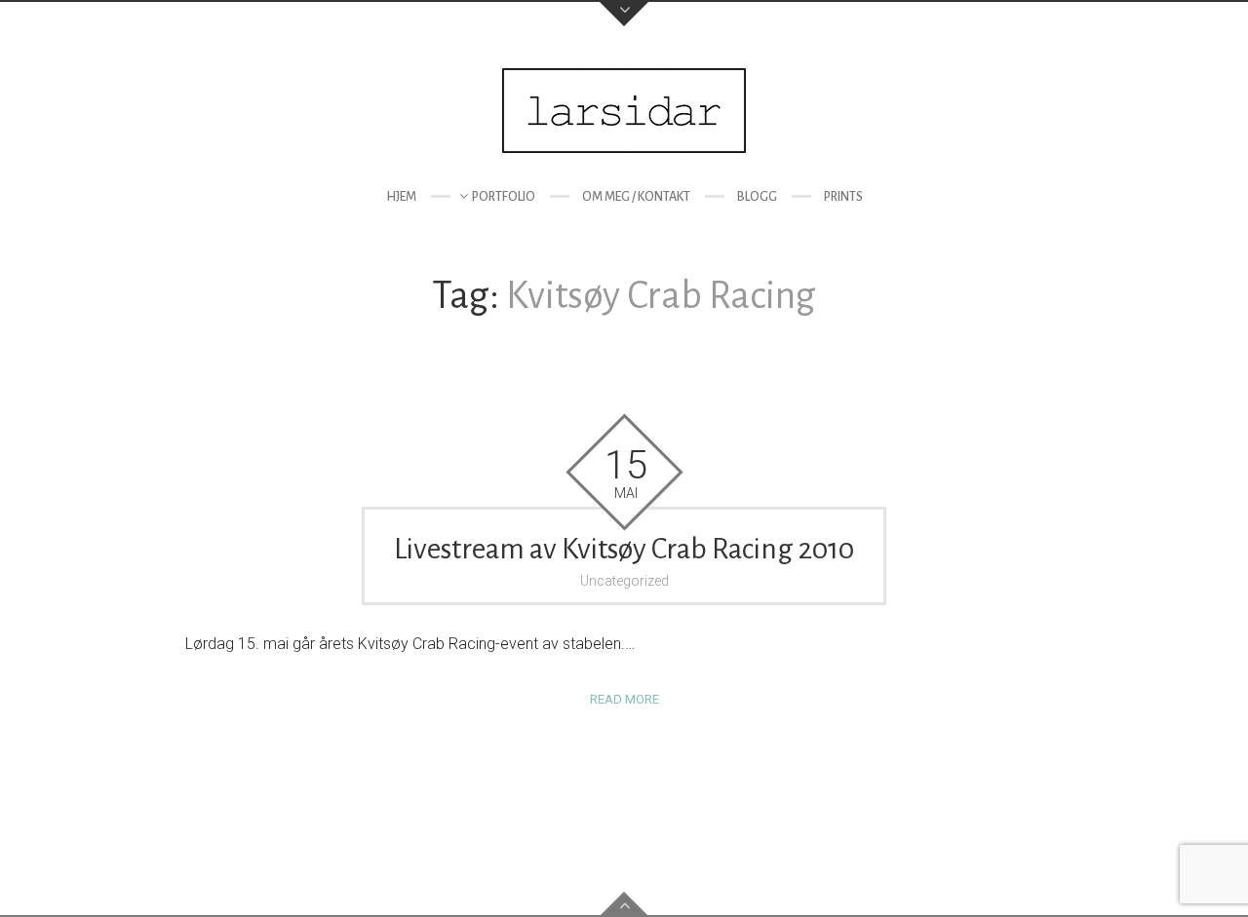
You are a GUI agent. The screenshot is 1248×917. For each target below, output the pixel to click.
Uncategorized (624, 581)
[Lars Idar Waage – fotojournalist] (624, 110)
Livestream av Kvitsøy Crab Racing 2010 (624, 548)
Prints (843, 197)
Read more (624, 699)
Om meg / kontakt (636, 197)
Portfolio (503, 197)
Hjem (401, 197)
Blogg (757, 197)
